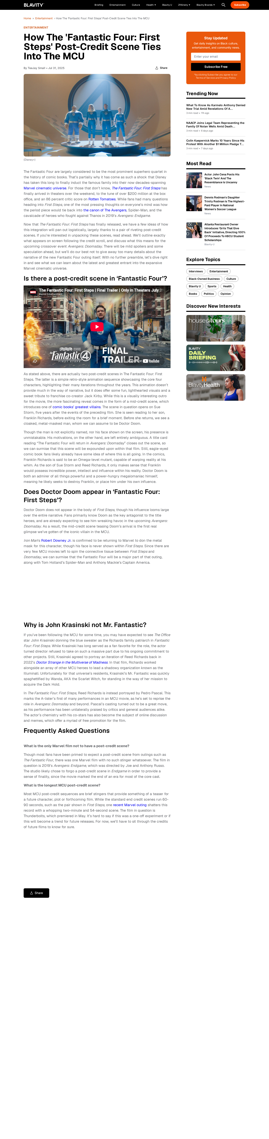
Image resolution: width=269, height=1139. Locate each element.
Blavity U (195, 286)
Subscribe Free (215, 67)
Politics (209, 294)
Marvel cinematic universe (45, 188)
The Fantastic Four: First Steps (136, 188)
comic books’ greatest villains (77, 407)
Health (227, 286)
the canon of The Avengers (104, 210)
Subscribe (240, 4)
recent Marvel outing (130, 805)
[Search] (223, 5)
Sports (212, 286)
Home (27, 18)
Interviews (196, 271)
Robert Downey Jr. (56, 540)
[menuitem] (151, 5)
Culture (231, 279)
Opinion (226, 294)
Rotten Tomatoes (102, 199)
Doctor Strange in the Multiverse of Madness (72, 662)
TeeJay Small (36, 68)
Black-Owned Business (204, 279)
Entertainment (44, 18)
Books (193, 294)
